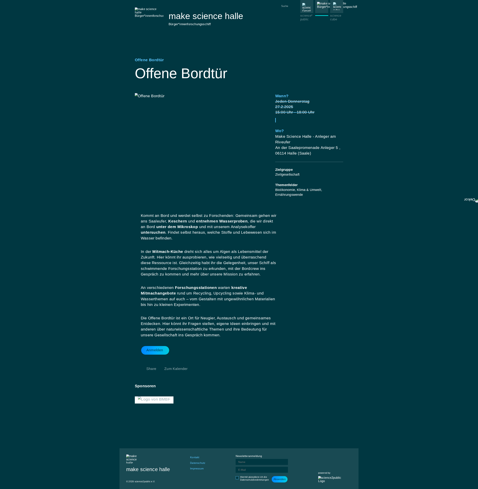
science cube (335, 17)
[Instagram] (330, 457)
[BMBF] (154, 400)
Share (151, 369)
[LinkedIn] (339, 457)
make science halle (320, 30)
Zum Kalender (175, 369)
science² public (306, 17)
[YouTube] (349, 457)
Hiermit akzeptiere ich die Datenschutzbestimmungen (254, 478)
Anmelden (154, 350)
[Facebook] (321, 457)
